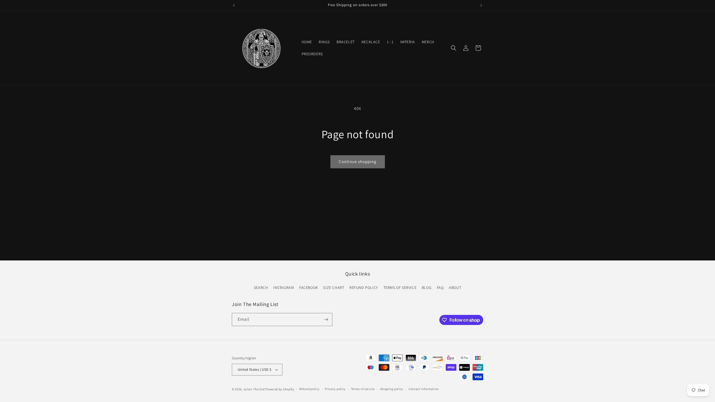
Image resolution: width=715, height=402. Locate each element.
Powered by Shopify (279, 389)
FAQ (440, 287)
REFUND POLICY (363, 287)
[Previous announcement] (234, 5)
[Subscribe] (326, 319)
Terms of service (363, 389)
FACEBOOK (308, 287)
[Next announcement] (481, 5)
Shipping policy (391, 389)
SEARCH (261, 287)
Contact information (424, 389)
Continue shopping (357, 161)
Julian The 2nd (254, 389)
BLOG (427, 287)
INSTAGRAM (283, 287)
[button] (453, 48)
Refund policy (309, 389)
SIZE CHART (333, 287)
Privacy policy (335, 389)
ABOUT (455, 287)
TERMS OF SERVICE (400, 287)
